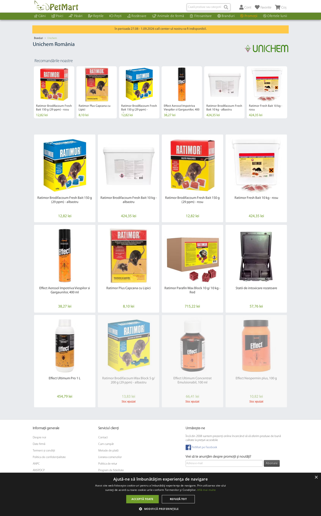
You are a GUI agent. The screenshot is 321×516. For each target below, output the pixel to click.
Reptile (98, 16)
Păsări (78, 16)
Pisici (59, 16)
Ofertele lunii (277, 16)
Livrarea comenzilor (110, 457)
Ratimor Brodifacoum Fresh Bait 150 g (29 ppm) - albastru (139, 109)
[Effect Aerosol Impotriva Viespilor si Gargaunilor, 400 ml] (64, 255)
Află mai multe (206, 490)
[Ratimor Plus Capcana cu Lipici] (128, 255)
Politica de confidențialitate (49, 457)
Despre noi (39, 437)
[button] (160, 509)
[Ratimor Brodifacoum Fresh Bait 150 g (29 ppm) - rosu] (192, 165)
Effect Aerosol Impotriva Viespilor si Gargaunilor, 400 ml (181, 109)
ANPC (36, 463)
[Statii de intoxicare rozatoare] (256, 255)
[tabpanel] (54, 92)
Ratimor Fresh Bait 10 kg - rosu (256, 198)
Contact (103, 437)
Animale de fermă (170, 16)
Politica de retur (107, 463)
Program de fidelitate (111, 470)
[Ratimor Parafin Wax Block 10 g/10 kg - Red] (192, 255)
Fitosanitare (203, 16)
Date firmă (39, 444)
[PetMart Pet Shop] (56, 5)
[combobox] (208, 7)
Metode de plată (108, 450)
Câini (42, 16)
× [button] (316, 477)
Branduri (228, 16)
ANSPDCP (39, 470)
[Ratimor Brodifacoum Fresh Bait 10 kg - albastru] (128, 165)
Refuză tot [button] (178, 499)
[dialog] (160, 494)
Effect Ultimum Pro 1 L (65, 378)
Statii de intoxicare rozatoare (256, 288)
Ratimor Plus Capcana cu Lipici (128, 288)
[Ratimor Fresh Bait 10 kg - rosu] (256, 165)
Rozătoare (139, 16)
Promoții (251, 16)
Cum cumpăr (106, 444)
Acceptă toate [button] (142, 499)
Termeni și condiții (44, 450)
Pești (118, 16)
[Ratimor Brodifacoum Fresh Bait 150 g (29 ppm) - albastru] (64, 165)
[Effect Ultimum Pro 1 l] (64, 345)
